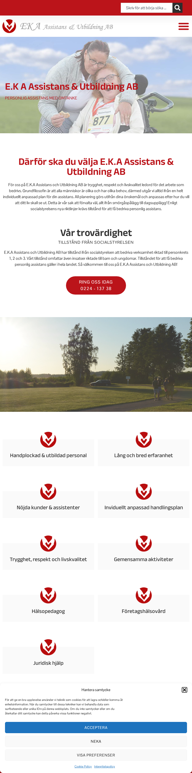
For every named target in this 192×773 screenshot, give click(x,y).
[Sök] (177, 8)
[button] (184, 689)
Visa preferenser (96, 755)
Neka (96, 741)
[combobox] (146, 8)
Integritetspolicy (104, 766)
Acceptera (96, 727)
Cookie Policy (83, 766)
